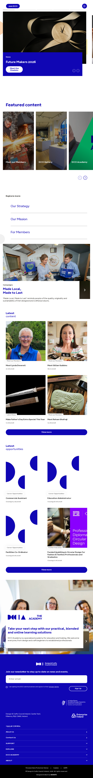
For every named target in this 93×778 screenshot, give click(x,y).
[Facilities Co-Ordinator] (26, 532)
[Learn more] (86, 641)
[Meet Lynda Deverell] (26, 345)
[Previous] (74, 70)
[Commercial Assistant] (26, 478)
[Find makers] (84, 290)
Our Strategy (20, 206)
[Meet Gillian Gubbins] (67, 345)
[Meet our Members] (18, 141)
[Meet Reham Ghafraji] (67, 399)
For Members (20, 232)
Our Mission (19, 219)
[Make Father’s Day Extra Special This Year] (26, 399)
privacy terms (54, 687)
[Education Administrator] (67, 478)
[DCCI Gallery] (51, 141)
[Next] (78, 70)
